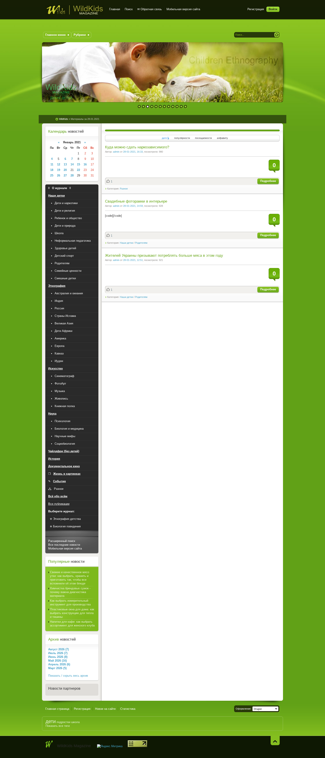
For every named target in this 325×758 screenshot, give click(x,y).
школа (75, 722)
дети (51, 721)
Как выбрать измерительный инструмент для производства (70, 602)
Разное (124, 188)
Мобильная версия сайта (183, 9)
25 (51, 175)
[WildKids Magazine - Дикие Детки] (49, 744)
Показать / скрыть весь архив (68, 675)
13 (65, 164)
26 (58, 175)
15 (78, 164)
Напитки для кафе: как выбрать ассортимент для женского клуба (72, 623)
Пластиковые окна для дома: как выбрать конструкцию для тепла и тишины (72, 613)
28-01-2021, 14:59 (133, 206)
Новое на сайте (105, 708)
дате (164, 138)
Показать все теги (58, 725)
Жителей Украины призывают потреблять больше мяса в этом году (164, 255)
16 (85, 164)
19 (58, 170)
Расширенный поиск (61, 541)
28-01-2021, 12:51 (133, 260)
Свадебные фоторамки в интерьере (136, 201)
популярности (182, 138)
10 (177, 107)
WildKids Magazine (74, 10)
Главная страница (57, 708)
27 (65, 175)
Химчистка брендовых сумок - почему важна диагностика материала (70, 592)
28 (72, 175)
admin (116, 151)
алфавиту (222, 138)
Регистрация (255, 9)
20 (65, 170)
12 (186, 107)
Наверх (275, 740)
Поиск (129, 9)
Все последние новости (64, 544)
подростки (63, 722)
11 (181, 107)
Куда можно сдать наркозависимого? (137, 147)
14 (72, 164)
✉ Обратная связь (149, 9)
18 (51, 170)
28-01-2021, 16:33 (133, 151)
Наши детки (126, 242)
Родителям (141, 242)
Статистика (127, 708)
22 (78, 170)
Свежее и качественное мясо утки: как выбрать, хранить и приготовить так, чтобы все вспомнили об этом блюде (69, 577)
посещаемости (203, 138)
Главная (114, 9)
